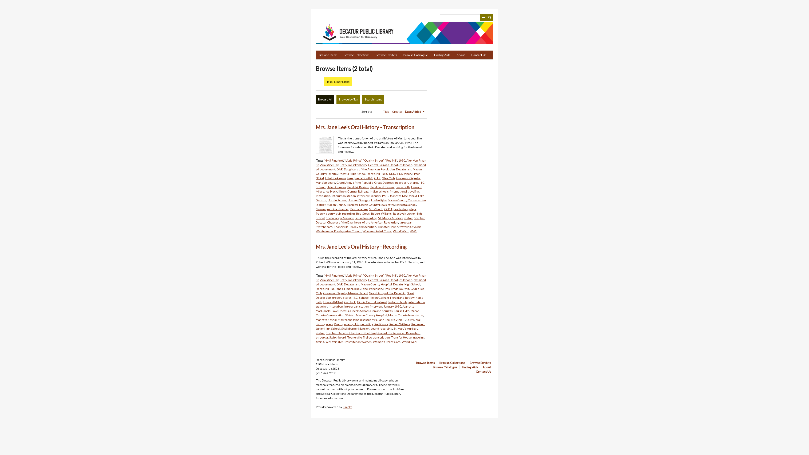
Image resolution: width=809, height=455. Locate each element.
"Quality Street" (373, 160)
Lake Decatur (340, 311)
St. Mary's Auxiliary (390, 218)
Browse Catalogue (415, 55)
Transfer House (388, 227)
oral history (401, 209)
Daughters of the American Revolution (369, 169)
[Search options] (483, 17)
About (461, 55)
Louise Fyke (379, 200)
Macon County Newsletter (376, 204)
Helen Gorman (336, 187)
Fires (350, 178)
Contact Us (478, 55)
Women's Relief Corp (386, 342)
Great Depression (386, 182)
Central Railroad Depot (383, 165)
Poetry (320, 213)
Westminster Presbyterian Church (338, 231)
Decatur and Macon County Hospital (368, 284)
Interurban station (343, 196)
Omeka (347, 407)
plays (412, 209)
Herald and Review (382, 187)
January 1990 (379, 196)
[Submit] (490, 17)
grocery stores (408, 182)
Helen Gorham (379, 297)
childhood (405, 165)
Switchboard (324, 227)
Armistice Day (329, 165)
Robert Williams (381, 213)
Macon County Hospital (342, 204)
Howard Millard (333, 302)
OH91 (388, 209)
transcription (367, 227)
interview (363, 196)
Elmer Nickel (352, 288)
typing (416, 227)
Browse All (325, 99)
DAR (340, 169)
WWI (413, 231)
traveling (405, 227)
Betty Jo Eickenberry (353, 165)
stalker (408, 218)
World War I (401, 231)
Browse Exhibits (386, 55)
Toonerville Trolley (346, 227)
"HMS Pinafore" (333, 160)
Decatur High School (352, 173)
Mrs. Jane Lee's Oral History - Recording (361, 247)
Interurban (323, 196)
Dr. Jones (405, 173)
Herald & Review (358, 187)
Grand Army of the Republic (354, 182)
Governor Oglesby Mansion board (345, 293)
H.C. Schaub (361, 297)
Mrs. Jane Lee (359, 209)
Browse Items (328, 55)
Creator (397, 111)
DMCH (393, 173)
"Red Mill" (391, 160)
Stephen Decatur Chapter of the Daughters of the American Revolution (373, 333)
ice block (331, 191)
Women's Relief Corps (377, 231)
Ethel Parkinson (335, 178)
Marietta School (405, 204)
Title (386, 111)
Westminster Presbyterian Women (348, 342)
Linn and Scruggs (359, 200)
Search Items (373, 99)
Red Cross (363, 213)
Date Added (413, 111)
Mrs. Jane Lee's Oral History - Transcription (365, 127)
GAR (377, 178)
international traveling (404, 191)
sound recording (366, 218)
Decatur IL (374, 173)
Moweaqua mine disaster (332, 209)
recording (348, 213)
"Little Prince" (353, 160)
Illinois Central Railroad (353, 191)
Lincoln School (337, 200)
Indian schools (379, 191)
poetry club (333, 213)
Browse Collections (357, 55)
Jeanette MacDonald (403, 196)
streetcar (405, 222)
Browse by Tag (348, 99)
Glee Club (388, 178)
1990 (401, 160)
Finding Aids (442, 55)
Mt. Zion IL (376, 209)
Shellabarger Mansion (340, 218)
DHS (385, 173)
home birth (403, 187)
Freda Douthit (364, 178)
